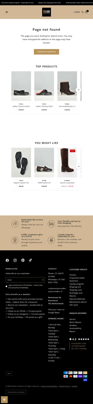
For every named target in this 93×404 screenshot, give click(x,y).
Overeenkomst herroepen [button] (16, 392)
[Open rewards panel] (4, 399)
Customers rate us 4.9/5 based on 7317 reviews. (79, 346)
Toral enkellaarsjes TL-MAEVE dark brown (67, 106)
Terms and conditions (49, 386)
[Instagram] (17, 260)
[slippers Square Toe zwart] (21, 162)
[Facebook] (9, 260)
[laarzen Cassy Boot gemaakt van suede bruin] (67, 162)
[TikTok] (32, 260)
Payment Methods (77, 299)
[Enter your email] (42, 280)
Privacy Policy (64, 386)
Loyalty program (77, 284)
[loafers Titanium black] (21, 86)
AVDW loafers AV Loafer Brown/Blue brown (44, 183)
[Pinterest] (25, 260)
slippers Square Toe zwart (21, 183)
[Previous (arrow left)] (14, 90)
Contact (73, 275)
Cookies (74, 386)
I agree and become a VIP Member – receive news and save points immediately (25, 286)
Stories (73, 319)
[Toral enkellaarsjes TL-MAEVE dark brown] (67, 86)
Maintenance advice (78, 302)
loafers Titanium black (21, 106)
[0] (85, 12)
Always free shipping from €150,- (47, 3)
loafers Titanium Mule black (44, 106)
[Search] (82, 12)
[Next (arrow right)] (78, 90)
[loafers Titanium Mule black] (44, 86)
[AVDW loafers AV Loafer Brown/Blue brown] (44, 162)
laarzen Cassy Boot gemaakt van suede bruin (67, 183)
